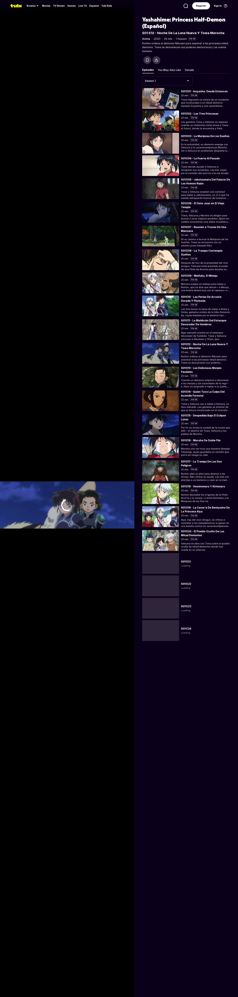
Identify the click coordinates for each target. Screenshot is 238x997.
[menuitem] (33, 6)
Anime (146, 38)
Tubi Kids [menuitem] (106, 5)
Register (201, 5)
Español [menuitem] (94, 5)
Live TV (82, 5)
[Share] (156, 60)
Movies (46, 5)
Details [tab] (189, 70)
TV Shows (59, 5)
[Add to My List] (147, 60)
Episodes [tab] (148, 69)
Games (71, 5)
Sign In (218, 5)
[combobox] (167, 80)
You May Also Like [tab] (169, 70)
